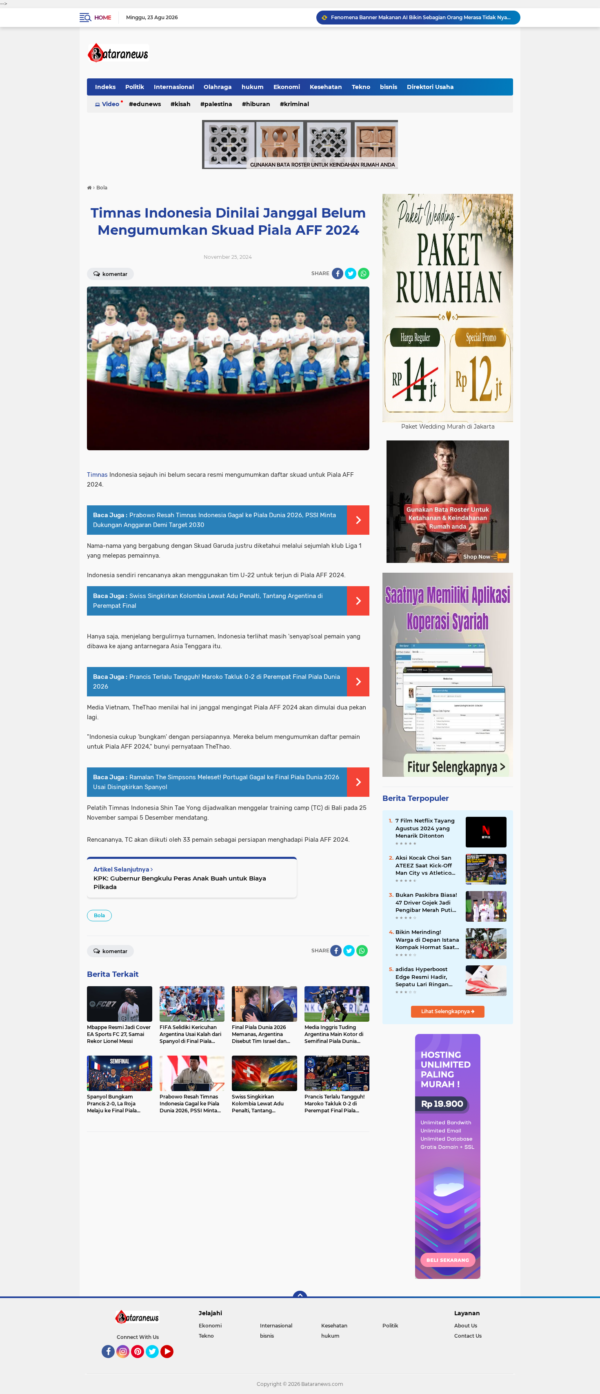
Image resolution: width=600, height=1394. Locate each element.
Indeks (105, 87)
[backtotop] (300, 1298)
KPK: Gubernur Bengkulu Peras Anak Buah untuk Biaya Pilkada (179, 882)
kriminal (296, 104)
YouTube (172, 1361)
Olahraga (218, 87)
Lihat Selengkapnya (446, 1011)
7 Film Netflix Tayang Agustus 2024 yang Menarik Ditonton (425, 827)
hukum (253, 87)
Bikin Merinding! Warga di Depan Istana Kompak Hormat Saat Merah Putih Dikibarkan (427, 940)
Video (110, 104)
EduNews (147, 104)
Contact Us (468, 1336)
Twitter (156, 1361)
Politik (134, 87)
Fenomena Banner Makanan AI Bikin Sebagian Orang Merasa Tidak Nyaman (422, 17)
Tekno (361, 87)
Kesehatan (326, 87)
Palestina (218, 104)
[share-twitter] (350, 273)
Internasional (174, 87)
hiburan (258, 104)
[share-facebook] (337, 273)
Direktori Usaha (430, 87)
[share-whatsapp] (363, 273)
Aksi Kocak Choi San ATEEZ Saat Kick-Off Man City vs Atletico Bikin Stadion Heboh (424, 865)
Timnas (97, 474)
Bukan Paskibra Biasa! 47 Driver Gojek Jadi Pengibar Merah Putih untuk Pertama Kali (426, 903)
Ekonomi (286, 87)
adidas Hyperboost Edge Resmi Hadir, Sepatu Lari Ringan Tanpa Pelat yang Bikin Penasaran (422, 977)
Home (102, 17)
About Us (465, 1326)
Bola (99, 915)
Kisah (183, 104)
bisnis (388, 87)
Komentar (114, 274)
